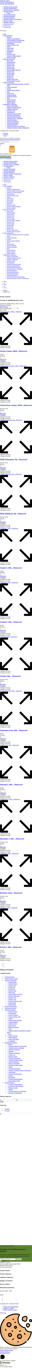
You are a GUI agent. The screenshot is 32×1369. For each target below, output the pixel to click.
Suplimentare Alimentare (10, 104)
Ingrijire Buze (10, 63)
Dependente (10, 51)
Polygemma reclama (10, 1008)
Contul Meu (5, 134)
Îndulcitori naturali (12, 96)
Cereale (9, 88)
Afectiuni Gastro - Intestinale (16, 1048)
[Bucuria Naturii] (5, 0)
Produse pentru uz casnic (13, 81)
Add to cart (3, 359)
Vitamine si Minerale (9, 22)
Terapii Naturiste (7, 35)
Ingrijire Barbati (11, 62)
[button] (5, 346)
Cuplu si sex (10, 49)
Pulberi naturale (11, 103)
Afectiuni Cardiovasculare (10, 7)
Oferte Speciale (6, 25)
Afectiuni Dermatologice (10, 8)
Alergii (9, 46)
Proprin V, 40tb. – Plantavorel (10, 947)
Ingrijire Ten (10, 78)
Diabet (8, 13)
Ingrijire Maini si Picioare (13, 70)
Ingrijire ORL (10, 74)
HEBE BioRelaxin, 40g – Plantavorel (13, 513)
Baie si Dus (10, 60)
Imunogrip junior (9, 977)
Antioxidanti (10, 48)
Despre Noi (5, 133)
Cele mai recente (7, 27)
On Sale (7, 1110)
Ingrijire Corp (10, 67)
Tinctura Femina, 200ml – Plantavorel (13, 351)
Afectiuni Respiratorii (9, 16)
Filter (2, 1101)
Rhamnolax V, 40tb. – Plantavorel (12, 839)
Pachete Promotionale (8, 24)
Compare (3, 361)
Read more (3, 413)
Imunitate (9, 53)
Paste (8, 98)
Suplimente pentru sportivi (14, 107)
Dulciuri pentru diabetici (13, 90)
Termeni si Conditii (8, 1308)
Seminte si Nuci (11, 110)
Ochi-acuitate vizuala (14, 1081)
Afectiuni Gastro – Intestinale (11, 10)
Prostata (11, 1075)
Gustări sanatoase (11, 95)
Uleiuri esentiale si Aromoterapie (15, 40)
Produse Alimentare (8, 82)
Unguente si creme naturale (14, 42)
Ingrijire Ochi (10, 71)
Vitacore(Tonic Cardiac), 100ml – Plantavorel (16, 405)
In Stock (7, 1109)
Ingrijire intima (11, 68)
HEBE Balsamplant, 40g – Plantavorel (13, 459)
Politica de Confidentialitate (10, 1306)
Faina (8, 92)
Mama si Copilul (7, 21)
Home (5, 290)
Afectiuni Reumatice (9, 17)
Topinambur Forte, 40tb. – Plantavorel (13, 730)
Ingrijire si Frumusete (9, 59)
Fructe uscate (10, 93)
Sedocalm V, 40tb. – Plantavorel (11, 784)
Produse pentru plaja (12, 79)
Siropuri (9, 37)
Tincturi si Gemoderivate (13, 38)
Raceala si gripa (11, 54)
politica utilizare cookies (6, 1350)
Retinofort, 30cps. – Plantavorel (11, 893)
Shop (4, 34)
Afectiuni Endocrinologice (14, 117)
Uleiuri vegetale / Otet (13, 45)
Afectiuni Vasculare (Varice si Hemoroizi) (18, 128)
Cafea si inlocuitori (12, 87)
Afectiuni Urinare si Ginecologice (12, 19)
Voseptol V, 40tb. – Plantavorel (11, 568)
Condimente (12, 1041)
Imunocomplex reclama (11, 978)
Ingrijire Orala (10, 73)
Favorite (5, 135)
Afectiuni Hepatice (8, 11)
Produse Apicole (11, 99)
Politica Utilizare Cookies (10, 1310)
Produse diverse (11, 101)
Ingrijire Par (10, 76)
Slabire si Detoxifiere (12, 106)
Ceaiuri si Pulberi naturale (14, 56)
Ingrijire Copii (10, 65)
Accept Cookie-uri (5, 1352)
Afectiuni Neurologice (9, 14)
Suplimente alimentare (11, 1042)
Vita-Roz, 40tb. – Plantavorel (10, 676)
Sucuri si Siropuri (13, 1015)
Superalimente (11, 43)
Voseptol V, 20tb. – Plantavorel (11, 622)
